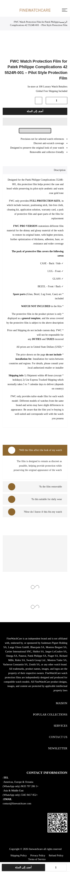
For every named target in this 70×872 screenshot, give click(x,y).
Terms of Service (37, 859)
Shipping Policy (18, 855)
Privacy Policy (37, 855)
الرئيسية (63, 22)
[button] (35, 122)
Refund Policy (56, 855)
